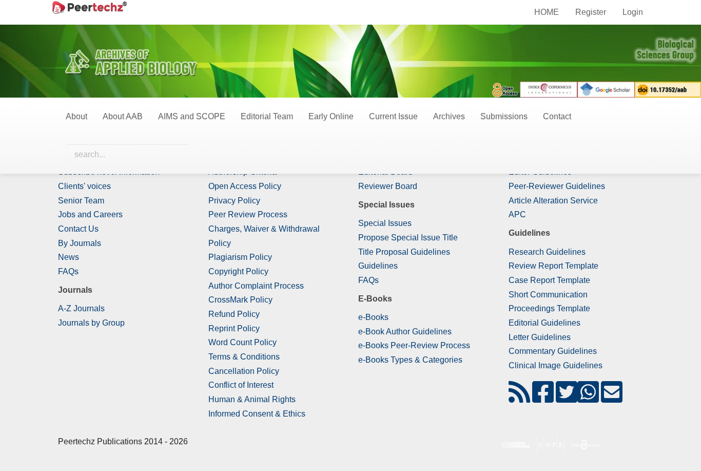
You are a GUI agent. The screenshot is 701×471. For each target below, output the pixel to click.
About (76, 116)
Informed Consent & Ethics (256, 413)
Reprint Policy (234, 328)
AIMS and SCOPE (191, 116)
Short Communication (548, 294)
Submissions (504, 116)
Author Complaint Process (256, 285)
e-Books (373, 317)
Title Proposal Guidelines (404, 252)
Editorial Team (267, 116)
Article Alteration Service (553, 200)
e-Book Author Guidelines (405, 331)
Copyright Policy (238, 271)
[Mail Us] (611, 398)
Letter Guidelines (540, 337)
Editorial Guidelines (544, 322)
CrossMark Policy (240, 299)
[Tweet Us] (566, 398)
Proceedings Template (549, 308)
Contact (557, 116)
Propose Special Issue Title (408, 237)
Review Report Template (553, 265)
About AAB (123, 116)
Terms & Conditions (244, 356)
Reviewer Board (387, 186)
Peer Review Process (247, 214)
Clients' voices (84, 186)
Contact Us (78, 228)
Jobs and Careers (90, 214)
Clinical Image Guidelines (555, 365)
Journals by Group (91, 322)
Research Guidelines (547, 252)
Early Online (331, 116)
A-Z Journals (81, 308)
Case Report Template (549, 280)
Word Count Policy (242, 342)
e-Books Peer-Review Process (414, 345)
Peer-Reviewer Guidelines (557, 186)
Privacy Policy (234, 200)
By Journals (79, 243)
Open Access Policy (244, 186)
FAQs (68, 271)
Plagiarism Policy (240, 257)
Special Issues (385, 223)
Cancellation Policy (243, 371)
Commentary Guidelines (553, 351)
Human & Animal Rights (252, 399)
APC (517, 214)
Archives (449, 116)
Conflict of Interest (241, 385)
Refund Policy (234, 314)
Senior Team (81, 200)
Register (590, 12)
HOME (546, 12)
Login (632, 12)
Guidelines (378, 265)
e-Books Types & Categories (410, 359)
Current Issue (393, 116)
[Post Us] (519, 398)
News (68, 257)
